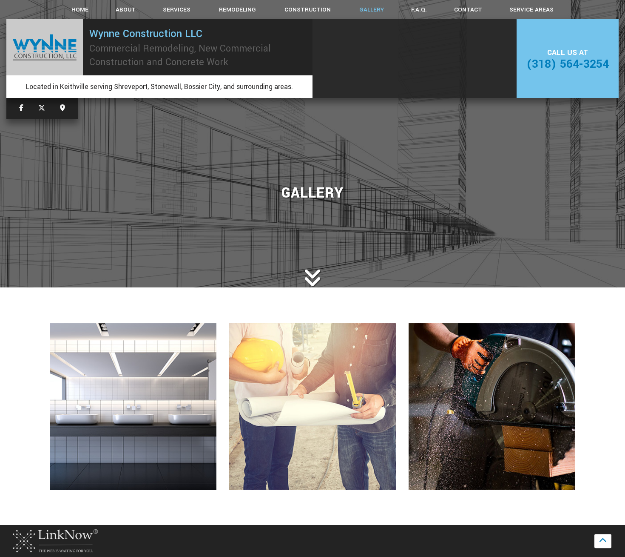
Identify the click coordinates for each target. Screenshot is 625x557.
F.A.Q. (419, 10)
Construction (307, 10)
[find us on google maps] (62, 108)
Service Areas (531, 10)
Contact (468, 10)
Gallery (371, 10)
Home (79, 10)
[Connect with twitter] (41, 108)
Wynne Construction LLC (145, 33)
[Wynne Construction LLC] (45, 47)
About (126, 10)
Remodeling (237, 10)
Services (176, 10)
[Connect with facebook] (21, 108)
